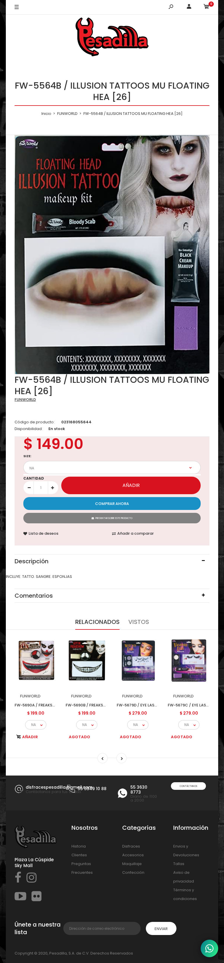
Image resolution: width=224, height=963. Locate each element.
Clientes (79, 855)
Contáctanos (188, 786)
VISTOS (138, 622)
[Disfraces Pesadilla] (112, 37)
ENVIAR (161, 929)
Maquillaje (132, 863)
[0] (206, 7)
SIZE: (27, 456)
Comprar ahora (112, 503)
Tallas (178, 863)
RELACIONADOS (97, 622)
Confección (133, 872)
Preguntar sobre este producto (113, 518)
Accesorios (133, 855)
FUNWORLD (25, 399)
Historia (78, 846)
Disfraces (131, 846)
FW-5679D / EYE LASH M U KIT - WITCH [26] (157, 705)
